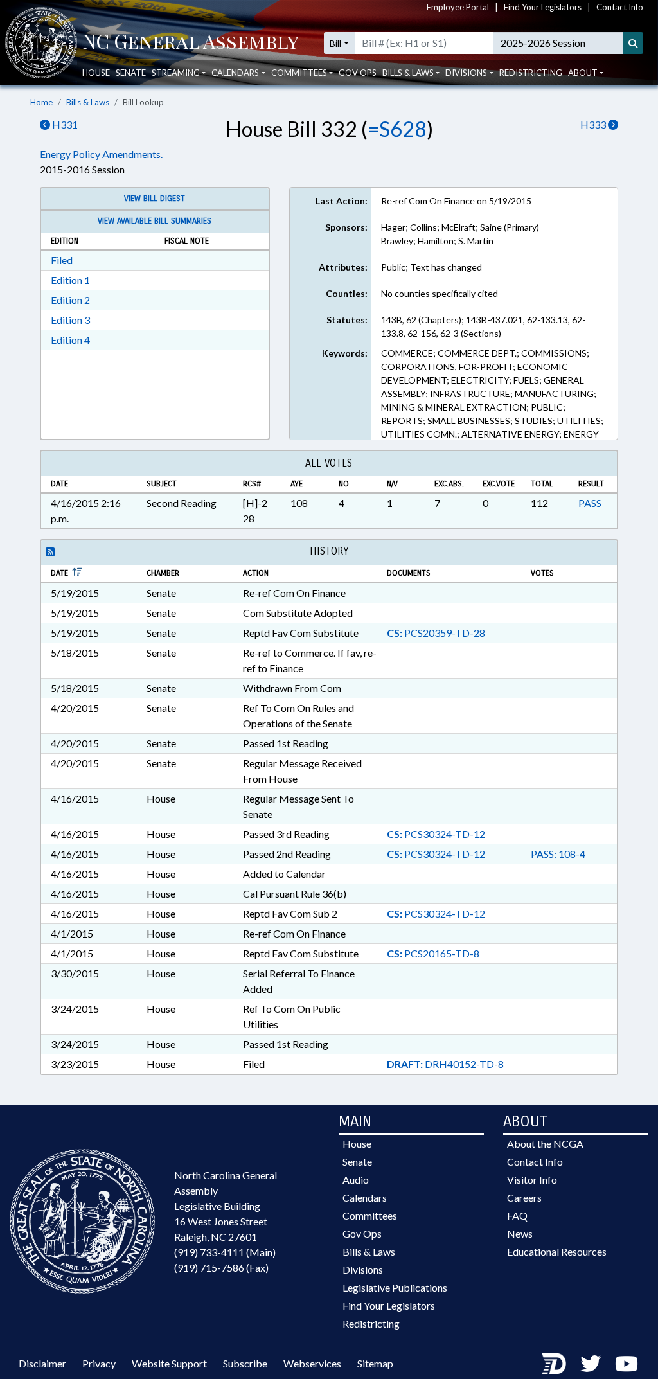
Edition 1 (70, 280)
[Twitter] (590, 1363)
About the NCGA (545, 1143)
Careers (524, 1197)
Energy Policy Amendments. (101, 154)
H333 (594, 124)
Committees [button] (299, 72)
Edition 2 (70, 300)
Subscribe (245, 1363)
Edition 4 (70, 340)
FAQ (517, 1215)
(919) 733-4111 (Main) (225, 1252)
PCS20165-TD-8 (433, 953)
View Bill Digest (154, 198)
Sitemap (375, 1363)
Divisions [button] (466, 72)
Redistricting (530, 72)
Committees (369, 1215)
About (583, 72)
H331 (64, 124)
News (520, 1233)
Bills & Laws (87, 102)
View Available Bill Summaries (154, 221)
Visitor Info (532, 1179)
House (96, 72)
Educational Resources (557, 1251)
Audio (355, 1179)
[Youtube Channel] (626, 1363)
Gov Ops (358, 72)
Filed (62, 260)
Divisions (362, 1269)
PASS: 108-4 (558, 854)
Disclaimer (42, 1363)
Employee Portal (458, 7)
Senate (131, 72)
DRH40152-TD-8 (445, 1064)
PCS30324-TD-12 (436, 834)
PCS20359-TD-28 (436, 633)
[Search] (633, 43)
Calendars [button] (235, 72)
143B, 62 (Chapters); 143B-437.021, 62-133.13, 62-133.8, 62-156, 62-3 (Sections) (483, 326)
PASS (589, 503)
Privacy (99, 1363)
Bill (335, 43)
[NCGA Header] (190, 43)
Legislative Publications (394, 1287)
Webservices (312, 1363)
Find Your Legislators (543, 7)
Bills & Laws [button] (408, 72)
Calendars (364, 1197)
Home (41, 102)
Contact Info (619, 7)
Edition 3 (70, 320)
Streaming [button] (176, 72)
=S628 (397, 128)
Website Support (169, 1363)
